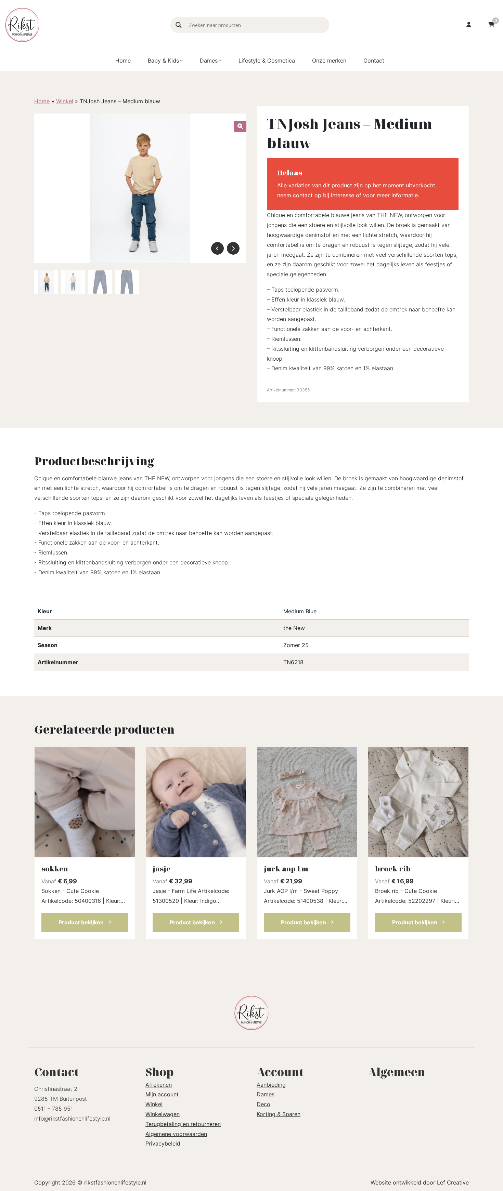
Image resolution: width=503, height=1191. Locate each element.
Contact (373, 60)
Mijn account (162, 1094)
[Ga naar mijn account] (469, 25)
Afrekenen (158, 1084)
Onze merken (329, 60)
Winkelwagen (162, 1114)
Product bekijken (81, 922)
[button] (240, 126)
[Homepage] (84, 24)
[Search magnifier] (178, 24)
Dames (209, 60)
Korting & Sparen (278, 1114)
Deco (263, 1104)
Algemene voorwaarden (176, 1133)
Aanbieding (271, 1084)
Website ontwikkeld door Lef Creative (420, 1182)
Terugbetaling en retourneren (183, 1124)
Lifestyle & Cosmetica (266, 60)
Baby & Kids (163, 60)
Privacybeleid (162, 1143)
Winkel (64, 101)
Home (123, 60)
